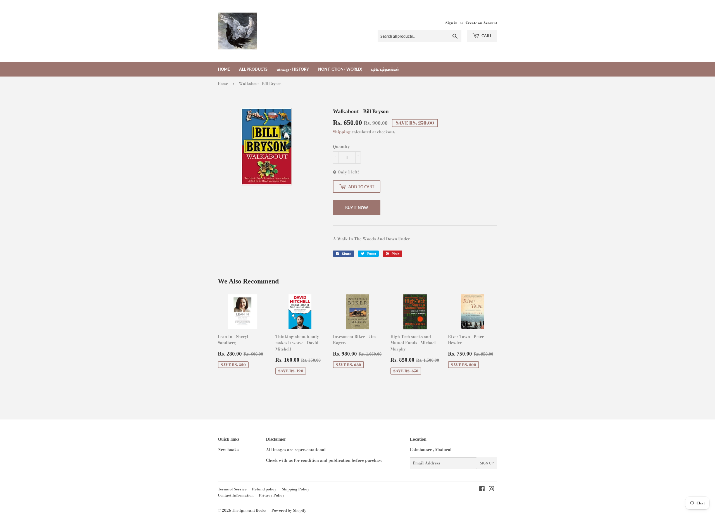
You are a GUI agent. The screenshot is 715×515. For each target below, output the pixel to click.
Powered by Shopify (288, 510)
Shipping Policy (295, 489)
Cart (486, 35)
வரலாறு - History (293, 69)
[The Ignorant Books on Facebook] (482, 490)
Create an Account (481, 22)
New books (228, 450)
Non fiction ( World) (340, 69)
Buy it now (356, 207)
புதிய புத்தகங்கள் (385, 69)
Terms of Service (232, 489)
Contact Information (236, 495)
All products (253, 69)
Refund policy (264, 489)
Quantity (341, 147)
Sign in (451, 22)
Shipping (342, 132)
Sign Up (487, 463)
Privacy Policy (272, 495)
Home (224, 69)
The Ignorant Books (249, 510)
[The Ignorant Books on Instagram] (491, 490)
